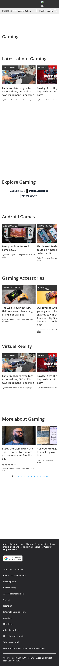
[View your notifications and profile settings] (36, 10)
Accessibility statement (13, 593)
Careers (6, 599)
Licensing (7, 606)
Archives (44, 476)
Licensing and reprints (13, 636)
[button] (55, 10)
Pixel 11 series (46, 11)
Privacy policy (9, 581)
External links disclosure (14, 612)
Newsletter (8, 624)
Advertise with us (11, 630)
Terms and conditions (13, 569)
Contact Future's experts (14, 575)
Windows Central (11, 642)
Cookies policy (9, 587)
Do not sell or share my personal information (24, 648)
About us (7, 618)
